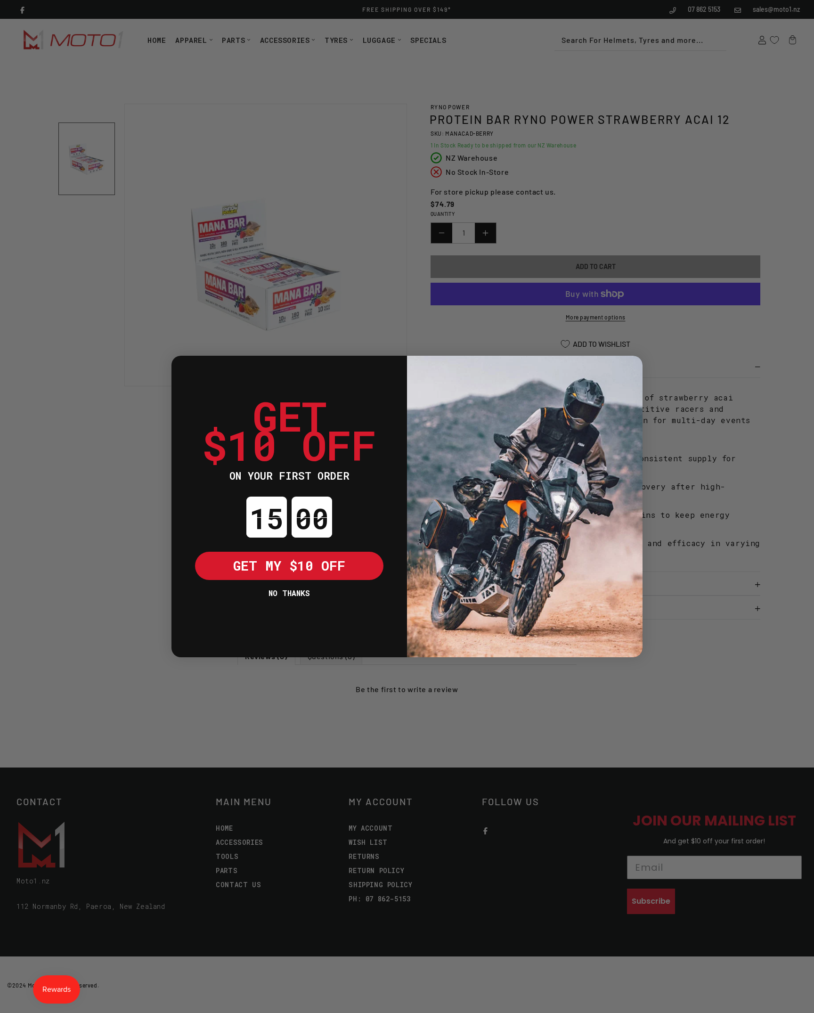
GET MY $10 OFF (289, 565)
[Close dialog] (185, 369)
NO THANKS (289, 593)
